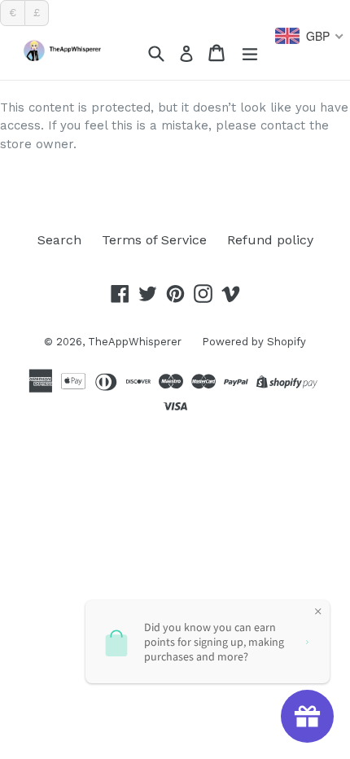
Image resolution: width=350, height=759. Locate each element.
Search (59, 240)
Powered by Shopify (254, 342)
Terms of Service (154, 240)
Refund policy (270, 240)
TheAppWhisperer (135, 342)
